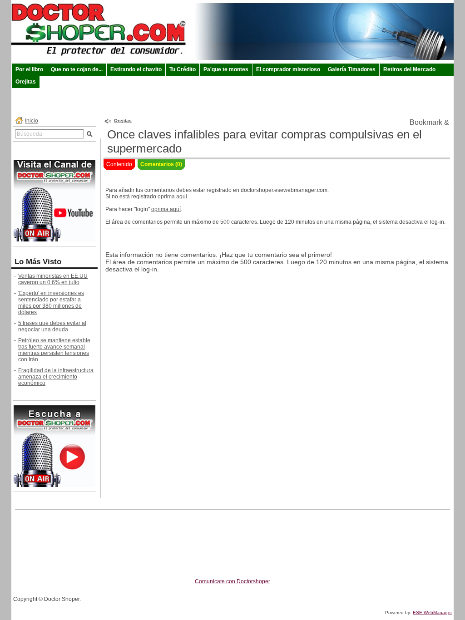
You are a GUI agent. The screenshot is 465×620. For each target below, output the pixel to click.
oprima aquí (172, 196)
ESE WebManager (432, 612)
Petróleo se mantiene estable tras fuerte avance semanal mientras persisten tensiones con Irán (54, 350)
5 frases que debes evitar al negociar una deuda (52, 326)
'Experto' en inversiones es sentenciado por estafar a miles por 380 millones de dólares (51, 302)
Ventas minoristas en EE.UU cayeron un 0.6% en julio (53, 279)
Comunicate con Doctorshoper (232, 581)
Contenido (119, 164)
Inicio (31, 121)
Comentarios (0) (161, 164)
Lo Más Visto (38, 261)
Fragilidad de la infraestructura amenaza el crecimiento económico (56, 376)
